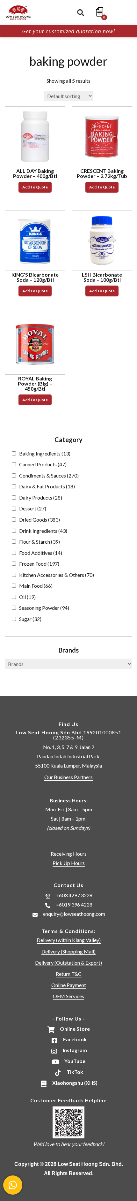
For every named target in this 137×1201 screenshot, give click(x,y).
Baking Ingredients (44, 453)
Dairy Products (40, 497)
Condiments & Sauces (49, 475)
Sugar (30, 619)
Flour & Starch (39, 542)
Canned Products (43, 464)
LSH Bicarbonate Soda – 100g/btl (102, 277)
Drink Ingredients (43, 531)
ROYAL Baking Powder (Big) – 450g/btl (35, 383)
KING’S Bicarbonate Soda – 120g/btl (35, 277)
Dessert (32, 508)
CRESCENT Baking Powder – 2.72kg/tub (102, 173)
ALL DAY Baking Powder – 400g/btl (35, 173)
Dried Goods (39, 519)
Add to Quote (35, 187)
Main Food (36, 586)
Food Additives (40, 553)
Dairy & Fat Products (47, 486)
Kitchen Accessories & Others (56, 575)
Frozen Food (39, 564)
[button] (80, 12)
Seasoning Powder (44, 608)
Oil (27, 597)
